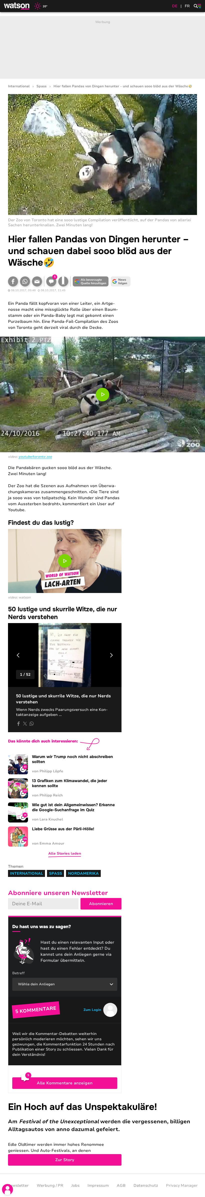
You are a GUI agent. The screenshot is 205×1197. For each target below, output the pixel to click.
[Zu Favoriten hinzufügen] (63, 281)
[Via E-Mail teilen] (37, 281)
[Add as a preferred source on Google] (90, 281)
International (19, 86)
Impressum (98, 1185)
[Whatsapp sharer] (31, 723)
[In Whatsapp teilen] (25, 281)
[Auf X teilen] (25, 724)
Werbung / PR (50, 1185)
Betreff (18, 973)
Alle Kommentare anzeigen (64, 1083)
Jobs (75, 1185)
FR (187, 6)
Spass (41, 86)
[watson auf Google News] (120, 281)
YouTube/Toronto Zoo (35, 457)
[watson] (17, 6)
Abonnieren (101, 904)
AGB (121, 1185)
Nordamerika (83, 873)
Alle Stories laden (64, 853)
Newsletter (18, 1185)
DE (175, 6)
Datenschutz (146, 1185)
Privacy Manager (182, 1185)
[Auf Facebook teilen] (13, 281)
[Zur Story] (102, 1133)
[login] (7, 1189)
